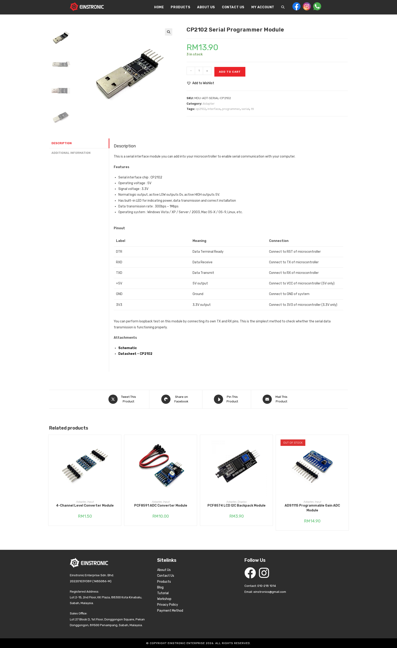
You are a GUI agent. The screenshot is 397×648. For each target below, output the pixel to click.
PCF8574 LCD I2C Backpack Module (236, 506)
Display (242, 501)
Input (90, 501)
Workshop (164, 599)
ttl (252, 109)
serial (245, 109)
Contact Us (165, 576)
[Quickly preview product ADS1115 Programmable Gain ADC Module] (346, 442)
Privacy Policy (167, 605)
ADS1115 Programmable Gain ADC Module (312, 508)
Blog (160, 587)
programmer (231, 109)
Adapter (209, 103)
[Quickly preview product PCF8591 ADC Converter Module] (194, 442)
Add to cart (230, 71)
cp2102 (201, 109)
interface (214, 109)
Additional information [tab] (71, 153)
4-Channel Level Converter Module (85, 506)
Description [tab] (61, 143)
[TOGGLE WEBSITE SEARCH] (283, 7)
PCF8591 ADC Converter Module (160, 506)
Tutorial (163, 593)
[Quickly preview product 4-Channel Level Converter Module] (118, 442)
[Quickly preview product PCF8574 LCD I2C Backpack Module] (270, 442)
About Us (164, 570)
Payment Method (170, 611)
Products (164, 582)
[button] (168, 32)
